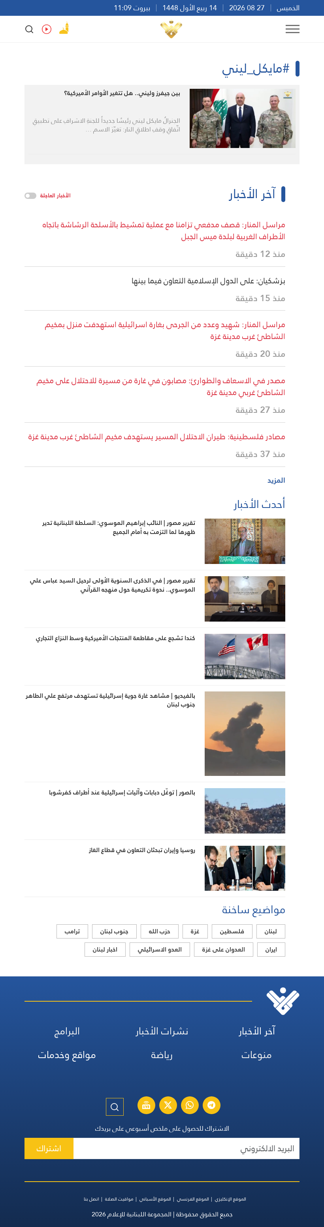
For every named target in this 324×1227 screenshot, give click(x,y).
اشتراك (49, 1148)
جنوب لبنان (114, 931)
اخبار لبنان (105, 949)
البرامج (67, 1031)
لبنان (271, 931)
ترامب (72, 931)
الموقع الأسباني (155, 1199)
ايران (271, 949)
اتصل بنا (91, 1199)
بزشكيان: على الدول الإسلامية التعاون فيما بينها (208, 280)
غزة (195, 931)
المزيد (276, 480)
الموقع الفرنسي (193, 1199)
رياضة (162, 1054)
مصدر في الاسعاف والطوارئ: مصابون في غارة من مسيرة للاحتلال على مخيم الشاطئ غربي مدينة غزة (161, 386)
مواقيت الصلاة (119, 1199)
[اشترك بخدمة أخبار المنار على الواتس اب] (190, 1106)
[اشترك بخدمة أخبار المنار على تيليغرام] (211, 1106)
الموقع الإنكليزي (230, 1199)
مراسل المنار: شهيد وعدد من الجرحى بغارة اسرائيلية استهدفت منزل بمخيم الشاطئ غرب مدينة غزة (165, 330)
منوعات (257, 1054)
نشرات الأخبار (162, 1031)
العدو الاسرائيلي (160, 949)
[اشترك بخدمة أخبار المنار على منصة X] (168, 1106)
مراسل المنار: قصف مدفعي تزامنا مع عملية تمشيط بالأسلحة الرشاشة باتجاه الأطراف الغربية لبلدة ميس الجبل (164, 230)
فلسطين (232, 931)
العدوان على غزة (223, 949)
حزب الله (159, 931)
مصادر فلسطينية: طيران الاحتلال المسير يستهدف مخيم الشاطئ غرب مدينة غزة (156, 436)
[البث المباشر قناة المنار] (146, 1106)
